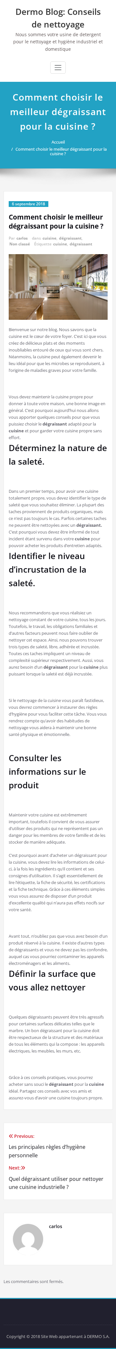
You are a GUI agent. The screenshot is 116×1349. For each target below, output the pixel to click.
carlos (22, 238)
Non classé (19, 244)
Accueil (58, 142)
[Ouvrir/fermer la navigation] (58, 67)
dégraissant (70, 238)
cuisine (49, 238)
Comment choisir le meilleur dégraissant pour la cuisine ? (61, 151)
